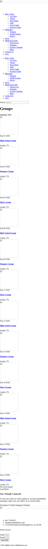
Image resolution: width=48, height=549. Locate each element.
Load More (4, 489)
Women (13, 32)
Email (2, 537)
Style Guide (14, 25)
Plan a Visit (9, 14)
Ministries (9, 30)
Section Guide (15, 27)
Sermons (13, 45)
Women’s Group (7, 171)
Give (7, 54)
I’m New (13, 16)
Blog (12, 49)
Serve (7, 38)
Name (2, 535)
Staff (12, 23)
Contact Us (9, 52)
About (12, 18)
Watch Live (14, 43)
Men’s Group (5, 202)
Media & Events (11, 41)
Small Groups (15, 34)
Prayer (12, 36)
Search (2, 102)
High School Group (8, 141)
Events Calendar (16, 47)
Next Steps (14, 21)
